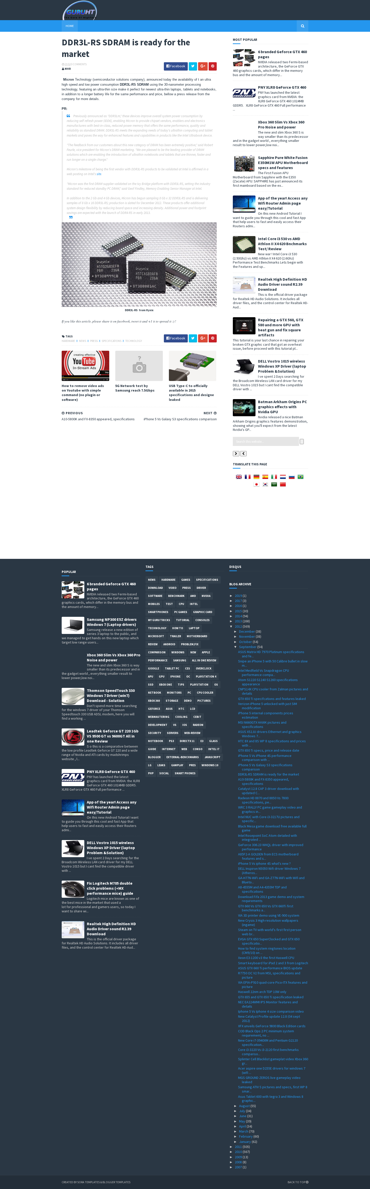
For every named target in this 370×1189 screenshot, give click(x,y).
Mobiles (154, 604)
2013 (239, 621)
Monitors (174, 692)
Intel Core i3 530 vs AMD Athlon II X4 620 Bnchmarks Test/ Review (282, 243)
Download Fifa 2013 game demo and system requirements (271, 898)
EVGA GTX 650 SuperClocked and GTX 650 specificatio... (269, 941)
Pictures (204, 700)
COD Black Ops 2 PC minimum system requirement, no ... (266, 1033)
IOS (184, 725)
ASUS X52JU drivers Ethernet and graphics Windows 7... (270, 733)
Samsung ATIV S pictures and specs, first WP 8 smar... (272, 1089)
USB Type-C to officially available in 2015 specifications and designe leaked (191, 392)
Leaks (161, 765)
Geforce (154, 709)
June (243, 1116)
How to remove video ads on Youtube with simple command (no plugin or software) (83, 392)
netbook (154, 692)
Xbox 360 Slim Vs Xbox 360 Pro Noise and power (281, 124)
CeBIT (197, 717)
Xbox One (165, 684)
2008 (239, 1162)
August (244, 1106)
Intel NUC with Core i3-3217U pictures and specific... (269, 819)
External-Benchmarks (182, 757)
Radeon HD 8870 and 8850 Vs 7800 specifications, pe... (263, 800)
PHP (151, 773)
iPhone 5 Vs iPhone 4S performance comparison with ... (264, 757)
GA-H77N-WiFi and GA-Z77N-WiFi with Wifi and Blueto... (271, 880)
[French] (249, 478)
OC (188, 676)
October (246, 641)
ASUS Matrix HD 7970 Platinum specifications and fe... (271, 654)
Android (169, 644)
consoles (202, 620)
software (155, 596)
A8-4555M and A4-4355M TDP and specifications (262, 889)
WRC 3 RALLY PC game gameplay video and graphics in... (270, 809)
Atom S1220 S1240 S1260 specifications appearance (268, 682)
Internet (169, 749)
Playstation (199, 684)
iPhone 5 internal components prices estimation (265, 715)
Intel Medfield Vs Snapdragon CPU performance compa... (263, 672)
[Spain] (266, 478)
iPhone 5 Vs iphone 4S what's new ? (264, 863)
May (242, 1121)
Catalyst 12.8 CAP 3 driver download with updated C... (268, 790)
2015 (239, 611)
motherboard (197, 636)
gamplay (177, 765)
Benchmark (176, 596)
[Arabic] (275, 486)
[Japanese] (257, 486)
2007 (239, 1167)
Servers (172, 733)
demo (188, 700)
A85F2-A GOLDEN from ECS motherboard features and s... (268, 856)
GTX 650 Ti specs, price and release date (268, 750)
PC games (180, 612)
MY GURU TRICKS (159, 620)
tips (181, 684)
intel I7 (213, 749)
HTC (181, 709)
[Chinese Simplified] (284, 486)
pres (192, 765)
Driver (201, 588)
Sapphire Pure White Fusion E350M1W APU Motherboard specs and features (283, 162)
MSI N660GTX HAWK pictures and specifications (262, 724)
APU (150, 676)
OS (216, 684)
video (172, 588)
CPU (181, 604)
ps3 (171, 741)
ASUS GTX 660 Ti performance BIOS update (270, 968)
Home (70, 26)
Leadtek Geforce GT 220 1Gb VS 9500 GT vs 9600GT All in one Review (112, 736)
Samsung (179, 660)
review (153, 644)
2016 (239, 605)
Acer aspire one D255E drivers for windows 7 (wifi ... (271, 1070)
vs (174, 725)
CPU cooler (205, 692)
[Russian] (293, 478)
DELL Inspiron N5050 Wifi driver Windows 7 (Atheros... (269, 870)
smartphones (158, 612)
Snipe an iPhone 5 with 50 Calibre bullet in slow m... (273, 663)
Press (94, 341)
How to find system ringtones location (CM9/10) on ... (266, 950)
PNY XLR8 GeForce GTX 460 (282, 87)
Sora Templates (88, 1182)
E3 (201, 741)
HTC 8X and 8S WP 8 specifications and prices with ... (272, 743)
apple (206, 652)
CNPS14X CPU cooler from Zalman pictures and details (273, 691)
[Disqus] (139, 489)
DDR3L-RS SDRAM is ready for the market (268, 774)
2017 (239, 600)
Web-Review (192, 733)
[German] (257, 478)
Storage (172, 700)
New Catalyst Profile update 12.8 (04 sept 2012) (269, 1018)
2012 (239, 626)
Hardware (69, 341)
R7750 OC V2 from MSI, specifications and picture (269, 975)
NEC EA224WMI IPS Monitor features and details (268, 1004)
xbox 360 (154, 700)
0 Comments (79, 64)
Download (155, 588)
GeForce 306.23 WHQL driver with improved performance (270, 847)
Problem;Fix (189, 644)
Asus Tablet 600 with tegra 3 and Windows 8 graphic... (270, 1098)
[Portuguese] (302, 478)
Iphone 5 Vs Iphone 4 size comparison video (271, 1011)
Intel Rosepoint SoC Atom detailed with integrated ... (267, 837)
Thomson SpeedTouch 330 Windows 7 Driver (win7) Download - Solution (111, 695)
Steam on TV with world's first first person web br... (269, 931)
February (246, 1136)
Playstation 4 (206, 676)
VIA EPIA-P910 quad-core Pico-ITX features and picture (272, 984)
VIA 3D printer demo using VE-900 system (268, 915)
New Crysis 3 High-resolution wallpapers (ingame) (268, 922)
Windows (177, 652)
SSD (150, 684)
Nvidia (206, 596)
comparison (157, 652)
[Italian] (275, 478)
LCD (192, 709)
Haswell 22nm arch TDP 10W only (262, 991)
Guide (152, 749)
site (99, 174)
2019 (239, 595)
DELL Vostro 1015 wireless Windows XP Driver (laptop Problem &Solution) (282, 366)
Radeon (198, 725)
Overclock (203, 668)
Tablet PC (172, 668)
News (83, 341)
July (242, 1111)
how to (177, 628)
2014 (239, 616)
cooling (181, 717)
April (243, 1126)
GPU (161, 676)
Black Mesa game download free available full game (272, 828)
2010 (239, 1151)
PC (189, 692)
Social (164, 773)
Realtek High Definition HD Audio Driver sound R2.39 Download (282, 284)
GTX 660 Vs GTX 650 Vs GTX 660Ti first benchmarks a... (265, 908)
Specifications (112, 341)
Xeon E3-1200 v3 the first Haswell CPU (266, 957)
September (248, 647)
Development (157, 725)
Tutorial (183, 620)
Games (185, 580)
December (247, 631)
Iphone (175, 676)
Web (184, 749)
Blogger (154, 757)
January (245, 1141)
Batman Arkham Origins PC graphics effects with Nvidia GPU (282, 406)
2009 (239, 1157)
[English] (240, 478)
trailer (175, 636)
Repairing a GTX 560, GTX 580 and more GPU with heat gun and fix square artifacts (280, 327)
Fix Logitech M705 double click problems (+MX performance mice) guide (110, 888)
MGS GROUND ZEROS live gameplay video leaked (269, 1079)
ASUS (169, 709)
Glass (213, 741)
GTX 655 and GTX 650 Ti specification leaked (271, 997)
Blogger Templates (116, 1182)
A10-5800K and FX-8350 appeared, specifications (263, 781)
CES (187, 668)
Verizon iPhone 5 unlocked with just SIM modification (267, 705)
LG (150, 765)
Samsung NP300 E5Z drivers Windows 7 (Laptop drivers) (112, 622)
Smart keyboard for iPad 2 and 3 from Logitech (273, 963)
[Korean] (266, 486)
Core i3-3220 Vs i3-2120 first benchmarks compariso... (268, 1051)
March (244, 1131)
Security (154, 733)
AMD (193, 596)
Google (153, 668)
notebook (155, 741)
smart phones (185, 773)
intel (194, 604)
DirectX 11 (187, 741)
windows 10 (210, 765)
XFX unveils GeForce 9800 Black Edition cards (272, 1026)
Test (169, 604)
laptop (194, 628)
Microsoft (156, 636)
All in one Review (204, 660)
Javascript (212, 757)
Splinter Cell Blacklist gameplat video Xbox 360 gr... (273, 1061)
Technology (133, 341)
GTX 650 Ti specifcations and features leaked (272, 698)
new (193, 652)
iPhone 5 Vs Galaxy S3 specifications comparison (265, 767)
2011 (239, 1146)
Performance (157, 660)
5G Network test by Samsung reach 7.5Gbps (135, 388)
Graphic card (202, 612)
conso (197, 749)
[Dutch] (284, 478)
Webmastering (158, 717)
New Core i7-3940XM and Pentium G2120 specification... (268, 1042)
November (247, 636)
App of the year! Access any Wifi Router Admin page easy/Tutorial (283, 203)
